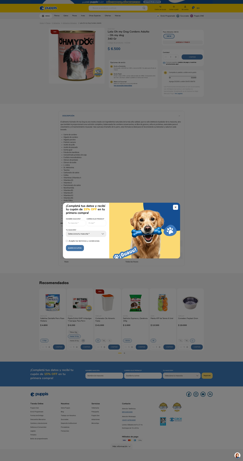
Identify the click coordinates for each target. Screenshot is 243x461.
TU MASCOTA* (71, 230)
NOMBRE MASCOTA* (73, 219)
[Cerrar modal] (175, 207)
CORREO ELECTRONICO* (95, 219)
